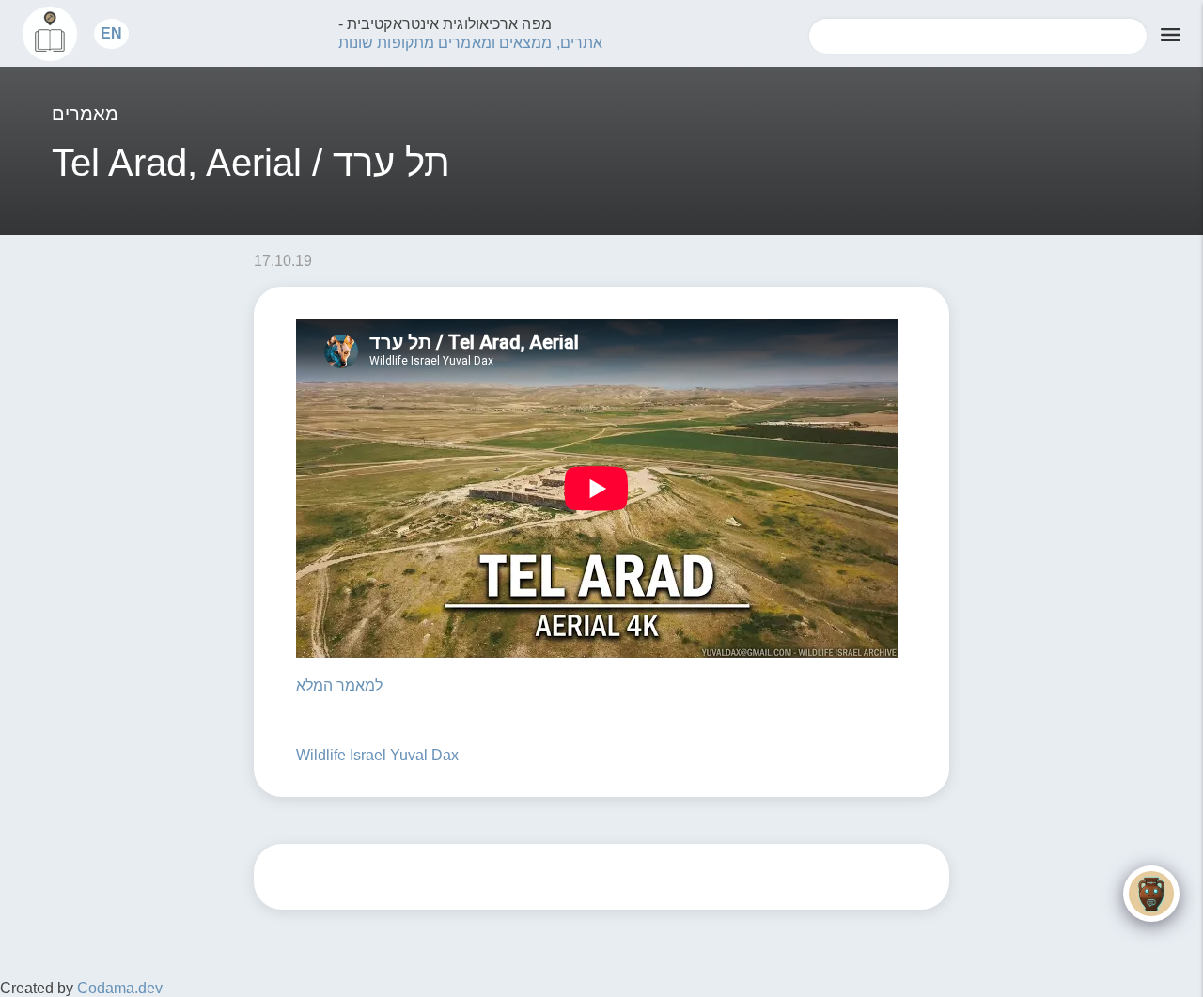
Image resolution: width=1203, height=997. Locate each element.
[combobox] (978, 36)
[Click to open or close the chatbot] (1151, 893)
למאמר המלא (339, 685)
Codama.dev (120, 988)
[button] (111, 33)
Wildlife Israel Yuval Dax (377, 755)
